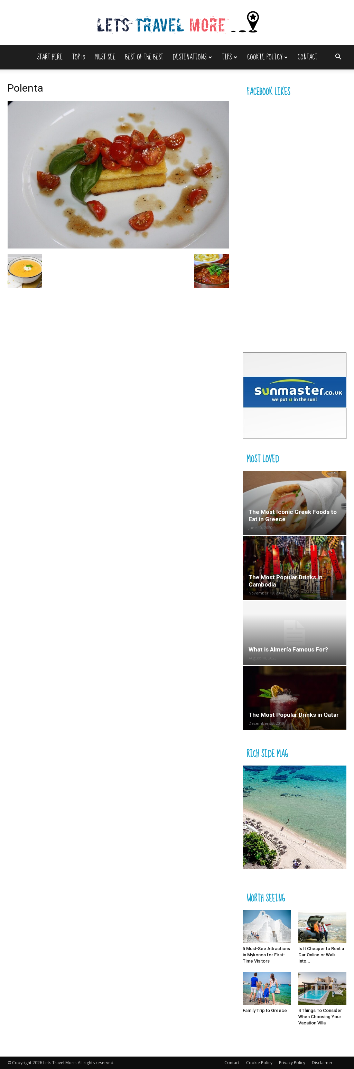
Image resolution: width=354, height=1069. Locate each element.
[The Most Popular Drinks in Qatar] (294, 698)
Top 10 (78, 57)
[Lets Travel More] (177, 23)
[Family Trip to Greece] (267, 988)
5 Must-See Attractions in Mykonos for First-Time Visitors (266, 955)
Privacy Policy (292, 1063)
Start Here (50, 57)
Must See (105, 57)
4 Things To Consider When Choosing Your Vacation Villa (320, 1016)
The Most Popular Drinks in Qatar (294, 714)
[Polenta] (118, 247)
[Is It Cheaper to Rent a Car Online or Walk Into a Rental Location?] (322, 926)
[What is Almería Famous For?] (294, 633)
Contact (307, 57)
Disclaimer (322, 1063)
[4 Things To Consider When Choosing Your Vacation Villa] (322, 988)
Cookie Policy (264, 57)
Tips (227, 57)
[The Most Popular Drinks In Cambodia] (294, 568)
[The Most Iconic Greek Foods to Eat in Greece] (294, 503)
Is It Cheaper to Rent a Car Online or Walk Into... (321, 955)
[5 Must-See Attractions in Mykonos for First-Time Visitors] (267, 926)
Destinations (189, 57)
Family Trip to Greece (265, 1010)
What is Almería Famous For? (288, 649)
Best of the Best (144, 57)
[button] (338, 57)
